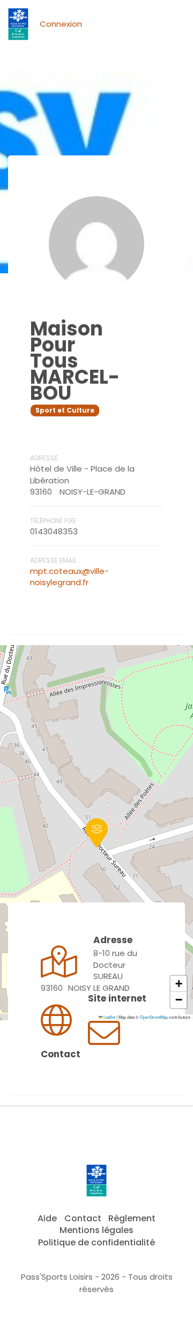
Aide (47, 1218)
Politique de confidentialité (96, 1242)
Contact (82, 1218)
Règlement (131, 1218)
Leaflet (108, 1017)
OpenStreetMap (154, 1017)
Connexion (61, 23)
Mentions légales (96, 1230)
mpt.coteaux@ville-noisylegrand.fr (69, 576)
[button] (97, 832)
